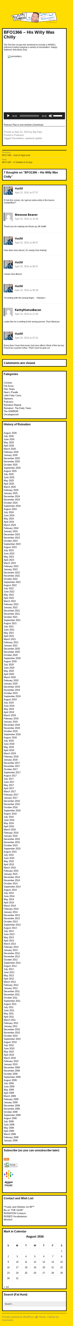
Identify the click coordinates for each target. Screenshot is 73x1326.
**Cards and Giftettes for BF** (19, 1207)
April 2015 (9, 864)
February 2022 (11, 604)
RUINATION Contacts (15, 1213)
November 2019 (12, 690)
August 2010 (10, 1042)
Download (38, 125)
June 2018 (9, 744)
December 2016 (12, 801)
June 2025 (9, 477)
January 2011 (10, 1026)
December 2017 (12, 763)
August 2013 (10, 928)
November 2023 (12, 537)
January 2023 (11, 569)
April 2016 (9, 826)
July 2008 (9, 1121)
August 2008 (10, 1118)
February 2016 (11, 832)
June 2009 (9, 1086)
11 (26, 1262)
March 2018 (10, 753)
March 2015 (10, 867)
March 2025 (10, 487)
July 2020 (9, 664)
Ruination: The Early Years (17, 408)
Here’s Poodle (11, 392)
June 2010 (9, 1048)
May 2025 (9, 480)
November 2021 (12, 614)
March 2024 (10, 525)
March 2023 (10, 563)
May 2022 (9, 594)
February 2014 (11, 909)
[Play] (8, 116)
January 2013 (11, 950)
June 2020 (9, 667)
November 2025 (12, 461)
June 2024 (9, 515)
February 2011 (11, 1023)
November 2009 (12, 1070)
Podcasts (19, 135)
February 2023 (11, 566)
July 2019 (9, 702)
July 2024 (9, 512)
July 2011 (8, 1007)
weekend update (33, 138)
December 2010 (12, 1029)
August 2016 (10, 813)
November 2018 (12, 728)
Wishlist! (8, 1219)
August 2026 (10, 433)
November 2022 (12, 575)
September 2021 (12, 620)
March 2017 (10, 791)
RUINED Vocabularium (15, 1216)
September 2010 (12, 1039)
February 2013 (11, 947)
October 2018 (11, 731)
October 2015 (11, 845)
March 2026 (10, 449)
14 (52, 1262)
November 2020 (12, 652)
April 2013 (9, 940)
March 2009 (10, 1096)
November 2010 (12, 1032)
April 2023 (9, 560)
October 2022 (11, 579)
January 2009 (11, 1102)
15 (61, 1262)
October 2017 (11, 769)
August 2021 (10, 623)
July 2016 (9, 817)
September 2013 (12, 924)
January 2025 (11, 493)
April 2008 (9, 1131)
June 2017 (9, 782)
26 (35, 1273)
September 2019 (12, 696)
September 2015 (12, 848)
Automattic (7, 1320)
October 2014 (11, 883)
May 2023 (9, 556)
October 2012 (11, 959)
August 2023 (10, 547)
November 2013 (12, 918)
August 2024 (10, 509)
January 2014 (11, 912)
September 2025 (12, 468)
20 (44, 1267)
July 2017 (9, 778)
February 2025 (11, 490)
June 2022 (9, 591)
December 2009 (12, 1067)
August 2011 (10, 1004)
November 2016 (12, 804)
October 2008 (11, 1112)
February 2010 (11, 1061)
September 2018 (12, 734)
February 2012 (11, 985)
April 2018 (9, 750)
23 (8, 1273)
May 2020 (9, 671)
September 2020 (12, 658)
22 (61, 1267)
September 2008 (12, 1115)
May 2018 (9, 747)
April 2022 (9, 598)
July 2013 (9, 931)
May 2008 (9, 1127)
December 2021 (12, 610)
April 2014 (9, 902)
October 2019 (11, 693)
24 (17, 1273)
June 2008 (9, 1124)
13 (44, 1262)
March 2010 (10, 1058)
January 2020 (11, 683)
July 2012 (9, 969)
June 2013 (9, 934)
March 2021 (10, 639)
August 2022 (10, 585)
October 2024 (11, 502)
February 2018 (11, 756)
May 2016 (9, 823)
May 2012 (9, 975)
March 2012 (10, 982)
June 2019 (9, 706)
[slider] (58, 115)
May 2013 (9, 937)
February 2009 (11, 1099)
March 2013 (10, 943)
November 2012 (12, 956)
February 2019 (11, 718)
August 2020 (10, 661)
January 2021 (11, 645)
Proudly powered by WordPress (18, 1317)
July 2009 (9, 1083)
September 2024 (12, 506)
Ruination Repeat (12, 405)
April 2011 (9, 1016)
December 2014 (12, 877)
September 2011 (12, 1001)
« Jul (6, 1287)
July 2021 (9, 626)
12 (35, 1262)
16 (8, 1267)
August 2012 (10, 966)
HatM (19, 188)
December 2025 (12, 458)
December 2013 (12, 915)
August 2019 (10, 699)
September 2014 (12, 886)
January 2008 (11, 1140)
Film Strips (9, 389)
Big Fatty (37, 132)
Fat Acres (9, 386)
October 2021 (11, 617)
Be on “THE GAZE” (14, 1210)
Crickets (8, 382)
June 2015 (9, 858)
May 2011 (9, 1013)
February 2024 (11, 528)
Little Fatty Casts (12, 395)
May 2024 (9, 518)
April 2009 (9, 1093)
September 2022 (12, 582)
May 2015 (9, 861)
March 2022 (10, 601)
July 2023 (9, 550)
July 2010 (9, 1045)
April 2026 (9, 445)
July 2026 (9, 436)
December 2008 (12, 1105)
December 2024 (12, 496)
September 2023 (12, 544)
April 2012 (9, 978)
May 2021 (9, 633)
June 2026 (9, 439)
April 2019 (9, 712)
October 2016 (11, 807)
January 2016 (11, 836)
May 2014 (9, 899)
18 (26, 1267)
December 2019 (12, 686)
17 (17, 1267)
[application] (34, 115)
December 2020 (12, 648)
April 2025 (9, 483)
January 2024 (11, 531)
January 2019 (11, 721)
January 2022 (11, 607)
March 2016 (10, 829)
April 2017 (9, 788)
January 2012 (11, 988)
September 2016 (12, 810)
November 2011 (12, 994)
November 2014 (12, 880)
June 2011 (9, 1010)
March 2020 (10, 677)
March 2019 (10, 715)
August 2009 (10, 1080)
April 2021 (9, 636)
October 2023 (11, 541)
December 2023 (12, 534)
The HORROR (11, 411)
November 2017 (12, 766)
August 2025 (10, 471)
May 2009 (9, 1089)
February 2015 (11, 870)
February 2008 (11, 1137)
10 (17, 1262)
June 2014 (9, 896)
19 (35, 1267)
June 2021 (9, 629)
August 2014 (10, 890)
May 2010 (9, 1051)
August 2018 (10, 737)
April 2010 (9, 1055)
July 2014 (9, 893)
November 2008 (12, 1108)
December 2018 (12, 725)
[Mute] (50, 116)
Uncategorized (11, 414)
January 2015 (11, 874)
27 (44, 1273)
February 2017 (11, 794)
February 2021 (11, 642)
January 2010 (11, 1064)
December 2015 (12, 839)
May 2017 (9, 785)
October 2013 (11, 921)
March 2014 (10, 905)
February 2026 (11, 452)
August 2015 (10, 851)
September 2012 (12, 962)
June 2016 (9, 820)
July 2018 (9, 740)
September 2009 (12, 1077)
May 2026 (9, 442)
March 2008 (10, 1134)
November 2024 (12, 499)
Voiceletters (18, 138)
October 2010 (11, 1035)
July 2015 (9, 855)
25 (26, 1273)
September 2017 (12, 772)
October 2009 (11, 1074)
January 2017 (11, 798)
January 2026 (11, 455)
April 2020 (9, 674)
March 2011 (10, 1020)
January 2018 (11, 759)
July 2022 (9, 588)
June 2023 (9, 553)
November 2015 (12, 842)
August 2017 (10, 775)
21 (52, 1267)
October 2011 (10, 997)
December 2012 (12, 953)
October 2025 (11, 464)
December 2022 (12, 572)
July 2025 (9, 474)
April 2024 (9, 521)
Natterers (8, 398)
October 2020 (11, 655)
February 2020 (11, 680)
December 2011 (12, 991)
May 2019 (9, 709)
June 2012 (9, 972)
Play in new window (22, 125)
